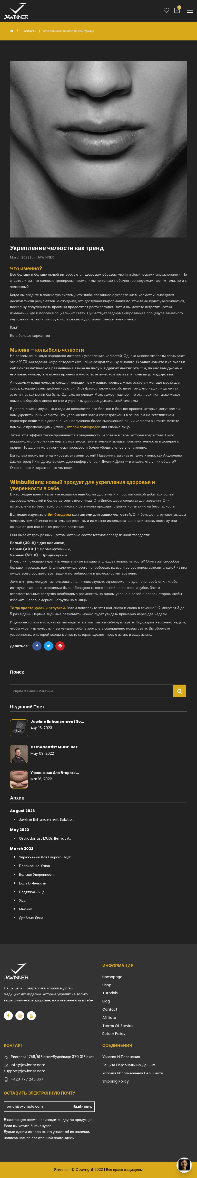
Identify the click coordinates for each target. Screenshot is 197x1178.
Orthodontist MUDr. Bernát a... (45, 838)
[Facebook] (8, 1015)
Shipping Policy (115, 1081)
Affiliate (109, 1017)
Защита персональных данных (128, 1064)
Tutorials (110, 993)
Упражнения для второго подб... (46, 857)
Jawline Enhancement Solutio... (46, 819)
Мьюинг (25, 909)
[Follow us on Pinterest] (60, 646)
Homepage (112, 976)
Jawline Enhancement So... (57, 721)
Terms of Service (118, 1025)
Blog (106, 1001)
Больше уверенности (37, 874)
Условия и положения (121, 1056)
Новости (29, 31)
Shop (106, 985)
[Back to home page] (11, 31)
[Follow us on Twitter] (48, 646)
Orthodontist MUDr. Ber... (56, 747)
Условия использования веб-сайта (132, 1073)
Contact (109, 1009)
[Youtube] (31, 1015)
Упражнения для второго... (55, 772)
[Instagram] (19, 1015)
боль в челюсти (32, 883)
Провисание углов (34, 866)
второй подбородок (83, 426)
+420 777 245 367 (27, 1079)
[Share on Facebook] (37, 646)
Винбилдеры (112, 500)
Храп (23, 900)
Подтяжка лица (32, 892)
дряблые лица (31, 918)
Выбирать (82, 1106)
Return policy (113, 1033)
